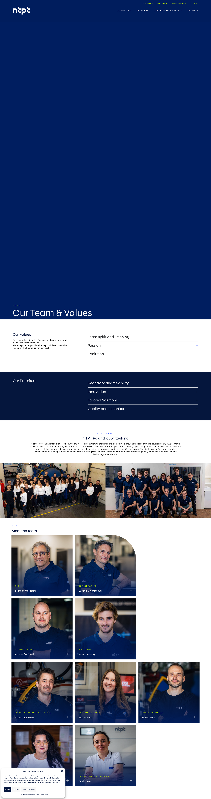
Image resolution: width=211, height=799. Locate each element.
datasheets (147, 3)
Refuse (16, 789)
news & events (179, 3)
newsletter (163, 3)
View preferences (28, 789)
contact (194, 3)
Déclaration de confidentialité (29, 794)
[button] (62, 771)
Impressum (44, 794)
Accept (7, 789)
